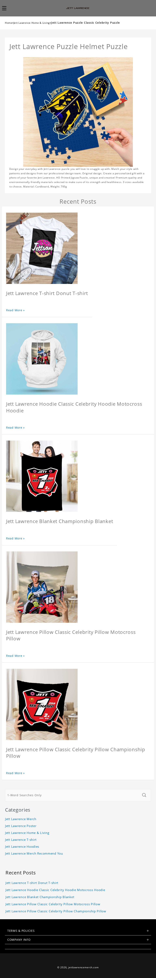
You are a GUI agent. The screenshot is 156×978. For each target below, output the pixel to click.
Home (8, 23)
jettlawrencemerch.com (83, 967)
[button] (6, 8)
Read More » (15, 310)
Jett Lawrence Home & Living (32, 23)
